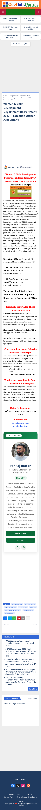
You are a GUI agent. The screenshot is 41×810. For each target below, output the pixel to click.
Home (5, 96)
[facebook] (13, 785)
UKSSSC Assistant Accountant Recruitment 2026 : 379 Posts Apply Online (20, 643)
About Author (20, 533)
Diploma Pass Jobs (10, 607)
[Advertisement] (20, 69)
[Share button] (28, 618)
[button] (38, 12)
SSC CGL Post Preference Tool (31, 36)
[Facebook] (17, 547)
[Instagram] (23, 547)
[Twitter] (10, 618)
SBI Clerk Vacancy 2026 (20, 44)
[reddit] (28, 785)
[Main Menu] (3, 12)
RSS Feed (21, 801)
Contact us (28, 794)
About (19, 794)
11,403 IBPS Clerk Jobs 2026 (10, 28)
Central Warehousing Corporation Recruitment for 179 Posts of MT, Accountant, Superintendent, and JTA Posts (20, 662)
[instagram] (23, 785)
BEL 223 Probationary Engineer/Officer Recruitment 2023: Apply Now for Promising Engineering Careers (21, 681)
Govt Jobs (33, 607)
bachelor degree (30, 604)
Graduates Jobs (28, 610)
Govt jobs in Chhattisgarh (12, 610)
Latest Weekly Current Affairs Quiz (10, 36)
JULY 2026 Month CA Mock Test (31, 20)
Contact (20, 540)
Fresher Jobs (23, 607)
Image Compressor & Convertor (10, 20)
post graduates (13, 96)
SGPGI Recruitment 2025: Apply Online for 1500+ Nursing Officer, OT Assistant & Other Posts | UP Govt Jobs (20, 652)
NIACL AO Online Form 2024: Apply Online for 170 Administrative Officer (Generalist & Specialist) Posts (20, 671)
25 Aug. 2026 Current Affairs (31, 28)
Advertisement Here (20, 423)
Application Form (20, 426)
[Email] (23, 618)
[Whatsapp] (14, 618)
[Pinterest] (19, 618)
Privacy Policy (9, 797)
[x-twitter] (18, 785)
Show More (33, 689)
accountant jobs (17, 604)
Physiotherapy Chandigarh (27, 797)
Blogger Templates (25, 803)
